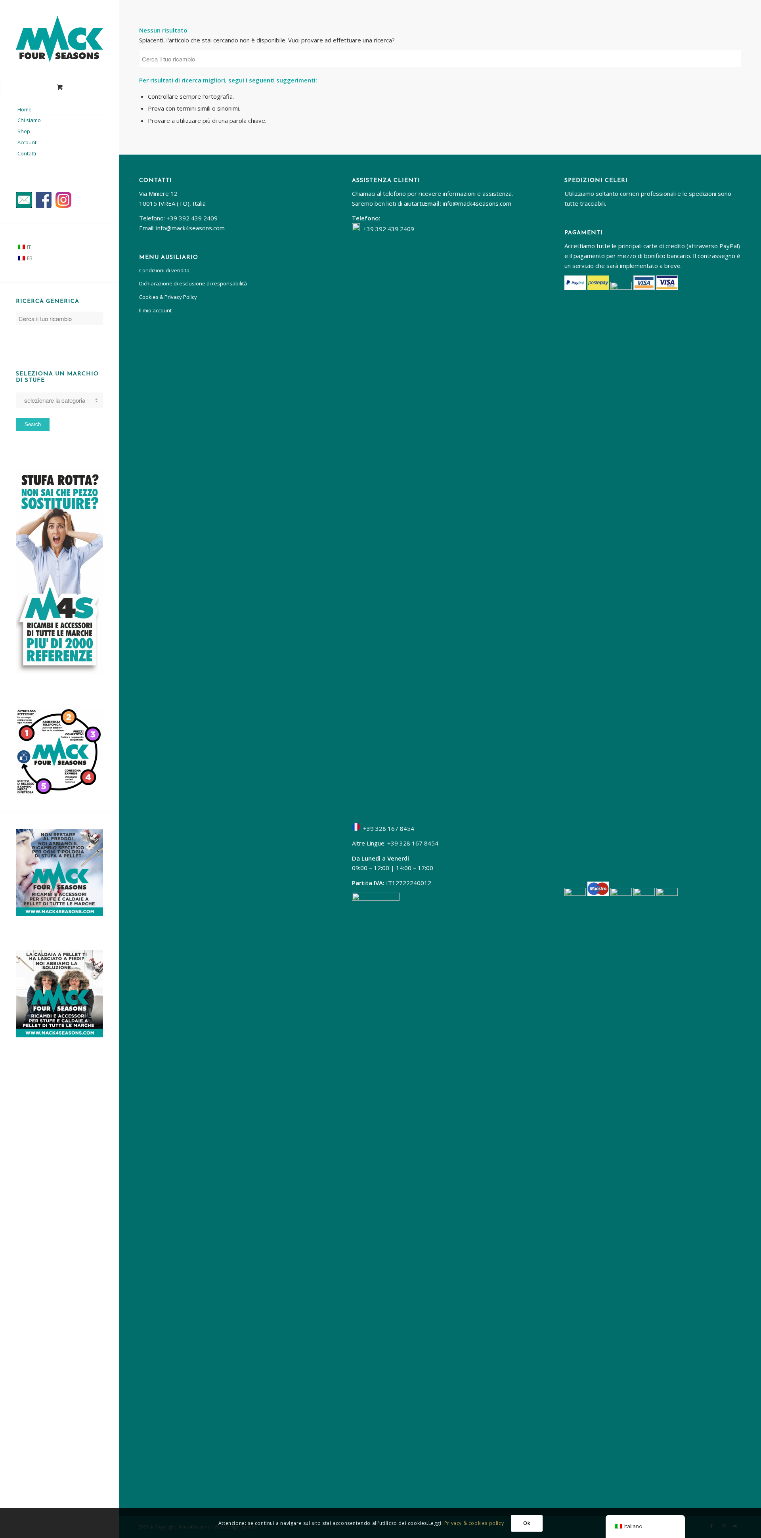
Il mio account (155, 310)
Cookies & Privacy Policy (168, 296)
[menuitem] (59, 109)
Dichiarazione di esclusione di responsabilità (193, 283)
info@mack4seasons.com (190, 228)
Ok (526, 1522)
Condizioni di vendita (164, 270)
